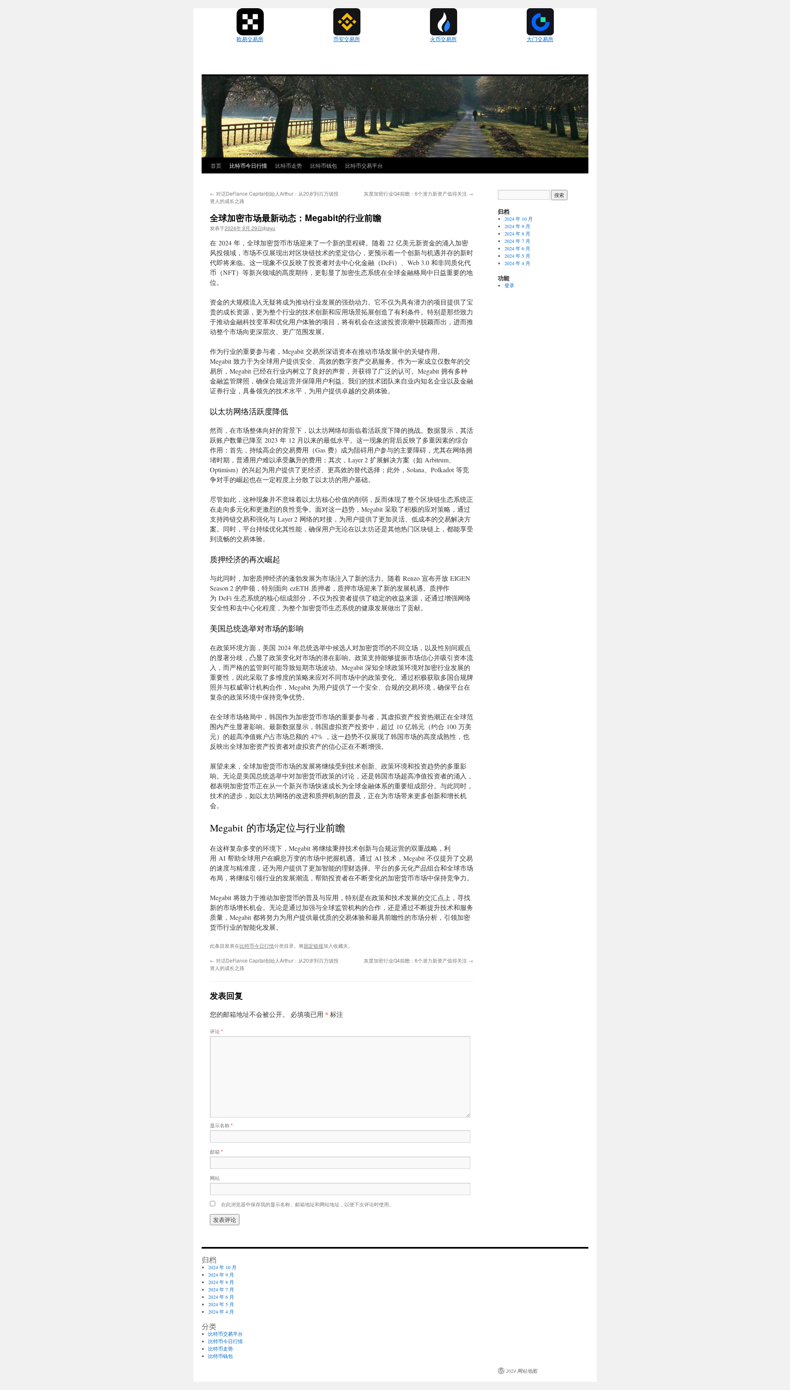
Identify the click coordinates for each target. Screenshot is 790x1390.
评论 (216, 1030)
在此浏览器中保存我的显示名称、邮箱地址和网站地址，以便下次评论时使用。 (307, 1204)
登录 (509, 285)
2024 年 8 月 (517, 233)
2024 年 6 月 (517, 248)
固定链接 (313, 945)
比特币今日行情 (248, 165)
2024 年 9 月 (517, 226)
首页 (216, 165)
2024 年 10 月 (518, 218)
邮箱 (216, 1151)
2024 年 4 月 (517, 263)
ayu (271, 227)
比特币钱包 (323, 165)
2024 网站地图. (522, 1370)
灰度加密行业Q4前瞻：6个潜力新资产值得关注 (418, 193)
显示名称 (221, 1125)
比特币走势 (288, 165)
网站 (215, 1177)
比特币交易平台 (364, 165)
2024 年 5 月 (517, 255)
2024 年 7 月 (517, 241)
